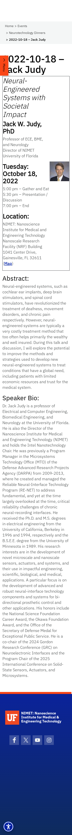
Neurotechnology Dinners (27, 33)
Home (9, 26)
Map (8, 263)
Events (22, 26)
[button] (8, 826)
